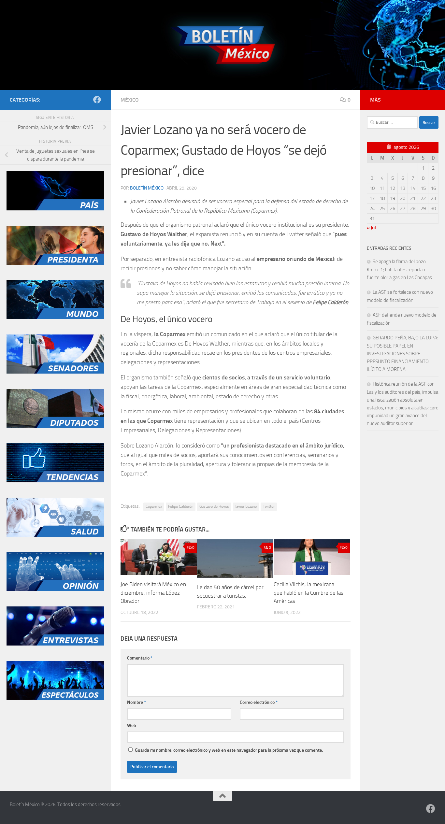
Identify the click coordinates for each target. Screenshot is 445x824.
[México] (55, 209)
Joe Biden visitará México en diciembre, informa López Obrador (153, 592)
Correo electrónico (259, 702)
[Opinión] (55, 589)
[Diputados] (55, 426)
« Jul (371, 228)
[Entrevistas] (55, 644)
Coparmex (154, 506)
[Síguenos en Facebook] (97, 100)
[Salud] (55, 535)
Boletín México (147, 188)
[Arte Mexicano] (55, 481)
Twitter (269, 506)
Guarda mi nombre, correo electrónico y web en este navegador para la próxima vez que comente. (229, 750)
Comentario (139, 658)
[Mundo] (55, 317)
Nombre (136, 702)
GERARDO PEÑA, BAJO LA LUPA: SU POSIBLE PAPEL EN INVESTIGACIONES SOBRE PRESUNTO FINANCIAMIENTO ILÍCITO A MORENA (402, 353)
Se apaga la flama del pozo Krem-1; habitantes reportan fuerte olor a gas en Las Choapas (399, 269)
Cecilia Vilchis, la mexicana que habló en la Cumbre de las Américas (308, 592)
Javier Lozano (246, 506)
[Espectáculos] (55, 698)
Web (131, 725)
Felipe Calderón (180, 506)
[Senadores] (55, 372)
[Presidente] (55, 263)
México (130, 100)
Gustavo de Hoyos (214, 506)
